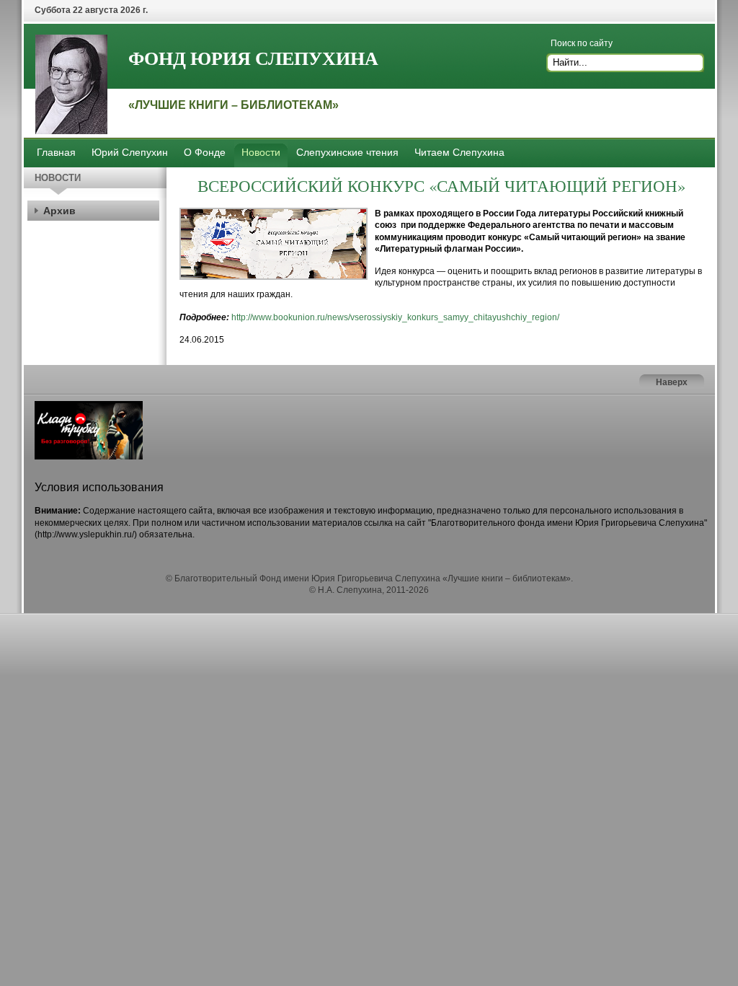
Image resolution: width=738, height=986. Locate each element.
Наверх (672, 382)
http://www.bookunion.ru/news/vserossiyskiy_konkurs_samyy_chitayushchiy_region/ (395, 317)
